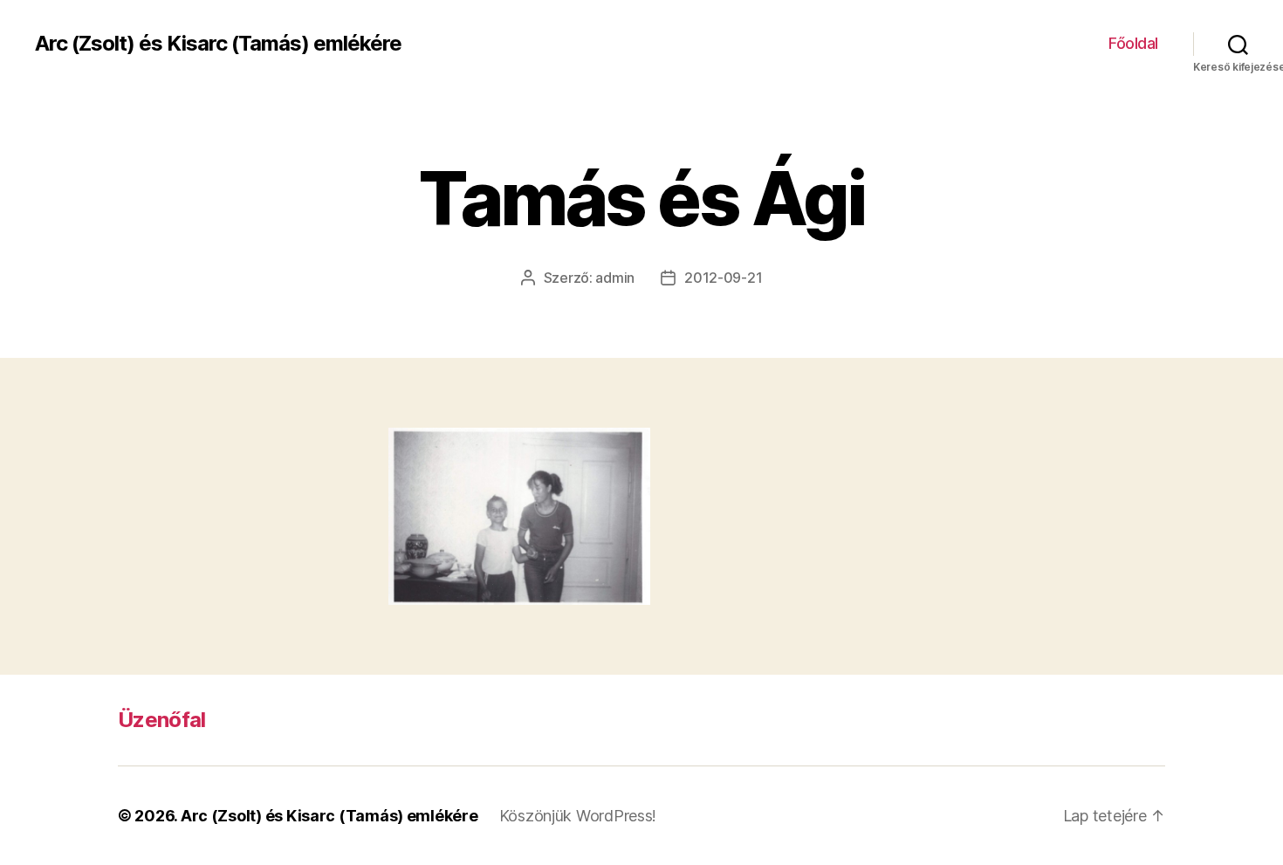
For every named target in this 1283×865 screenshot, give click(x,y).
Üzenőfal (162, 719)
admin (615, 277)
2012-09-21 (723, 277)
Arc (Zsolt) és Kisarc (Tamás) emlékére (218, 43)
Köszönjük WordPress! (578, 816)
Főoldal (1133, 43)
